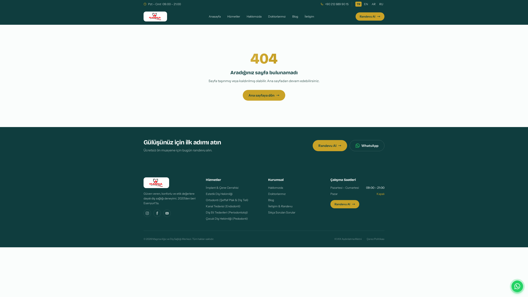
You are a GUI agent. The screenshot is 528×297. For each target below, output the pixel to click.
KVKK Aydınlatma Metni (348, 238)
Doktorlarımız (277, 16)
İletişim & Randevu (280, 206)
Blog (295, 16)
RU (381, 4)
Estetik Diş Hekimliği (219, 194)
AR (374, 4)
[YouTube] (167, 213)
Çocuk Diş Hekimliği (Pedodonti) (227, 218)
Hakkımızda (254, 16)
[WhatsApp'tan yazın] (517, 286)
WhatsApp (369, 146)
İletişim (309, 16)
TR (358, 4)
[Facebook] (157, 213)
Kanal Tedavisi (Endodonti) (223, 206)
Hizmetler (233, 16)
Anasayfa (215, 16)
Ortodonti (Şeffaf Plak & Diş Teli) (227, 200)
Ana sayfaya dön (262, 95)
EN (366, 4)
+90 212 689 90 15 (337, 4)
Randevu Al (367, 16)
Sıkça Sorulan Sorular (281, 212)
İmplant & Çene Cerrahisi (222, 188)
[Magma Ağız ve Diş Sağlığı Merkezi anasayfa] (155, 16)
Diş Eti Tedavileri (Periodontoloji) (227, 212)
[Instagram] (147, 213)
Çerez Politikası (375, 238)
